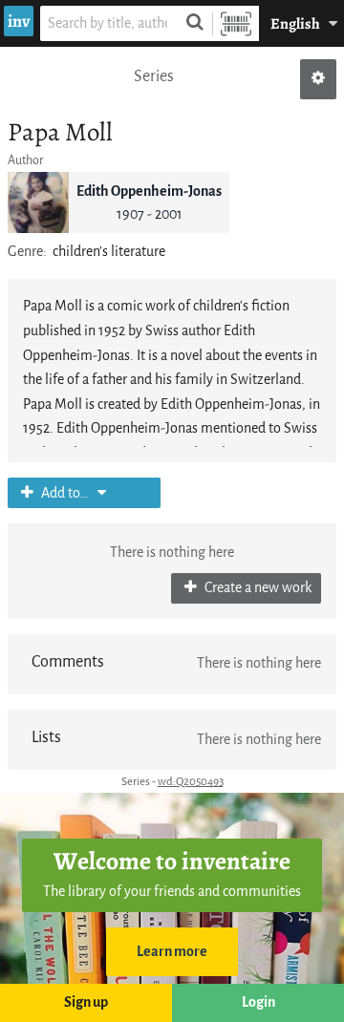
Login (258, 1002)
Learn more (172, 952)
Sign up (86, 1002)
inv (19, 21)
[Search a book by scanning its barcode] (236, 23)
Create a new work (257, 588)
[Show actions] (318, 79)
